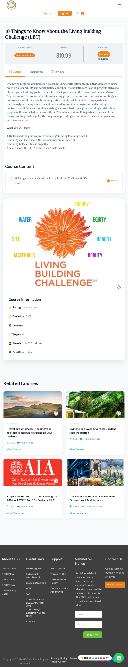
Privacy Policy (59, 658)
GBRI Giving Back (9, 592)
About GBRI (9, 568)
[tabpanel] (64, 118)
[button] (119, 5)
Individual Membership (34, 576)
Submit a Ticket (115, 584)
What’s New (9, 579)
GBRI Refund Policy (58, 581)
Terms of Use (58, 574)
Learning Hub (34, 568)
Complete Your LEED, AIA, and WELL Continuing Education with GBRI (35, 608)
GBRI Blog (8, 574)
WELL (29, 588)
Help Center (59, 661)
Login (104, 58)
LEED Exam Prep (36, 582)
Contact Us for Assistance (59, 590)
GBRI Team (8, 585)
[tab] (15, 71)
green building (24, 92)
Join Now (92, 634)
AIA (28, 593)
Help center (57, 568)
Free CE (30, 621)
